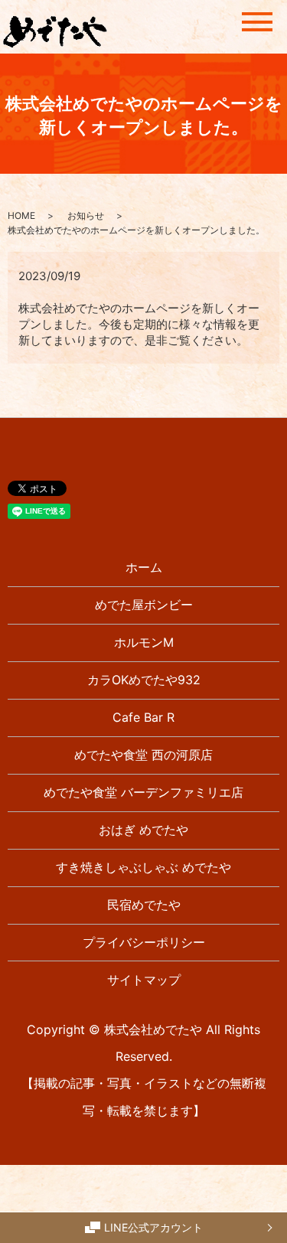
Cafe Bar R (143, 717)
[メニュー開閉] (257, 21)
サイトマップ (144, 979)
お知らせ (85, 215)
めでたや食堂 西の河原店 (143, 754)
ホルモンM (144, 642)
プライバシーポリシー (144, 942)
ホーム (144, 567)
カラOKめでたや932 (144, 679)
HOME (21, 215)
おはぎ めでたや (143, 829)
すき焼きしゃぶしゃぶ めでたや (143, 867)
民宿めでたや (144, 904)
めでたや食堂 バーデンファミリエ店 (143, 792)
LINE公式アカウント (153, 1227)
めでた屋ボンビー (144, 604)
